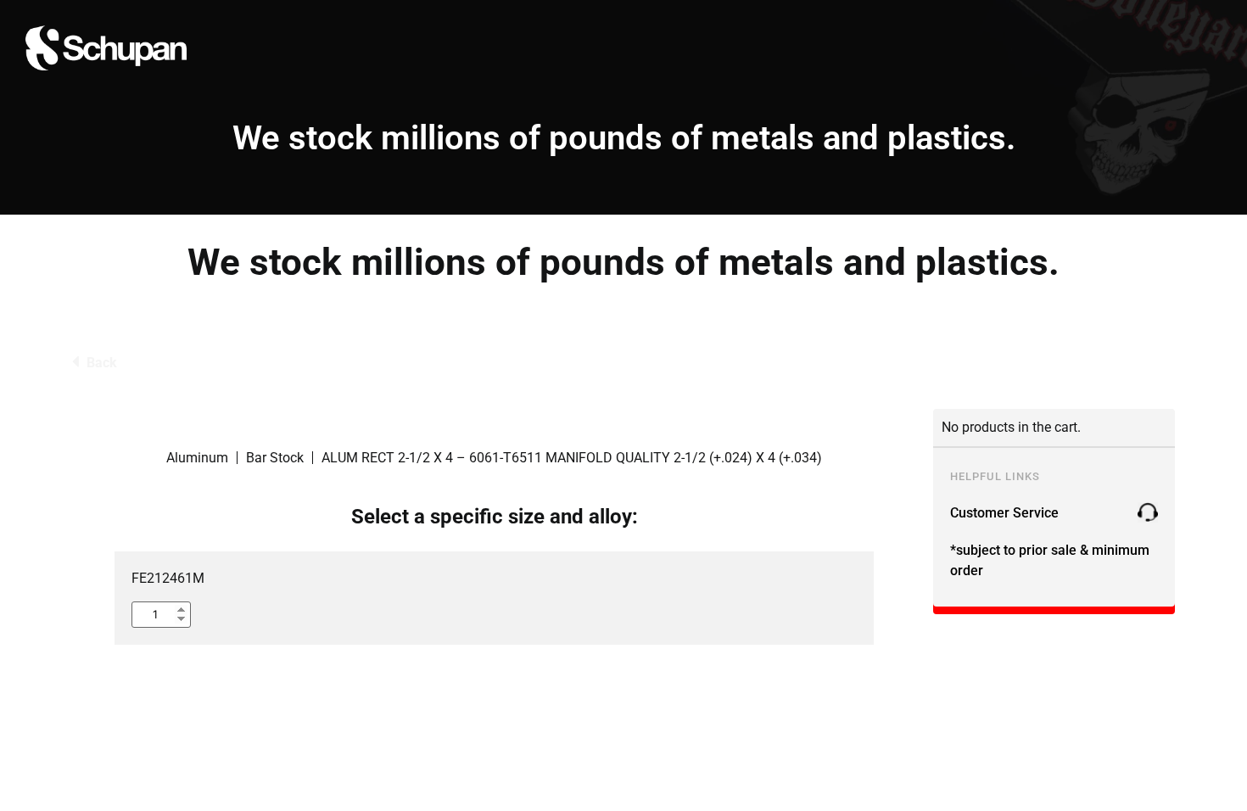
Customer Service (1004, 513)
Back (102, 363)
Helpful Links (995, 476)
